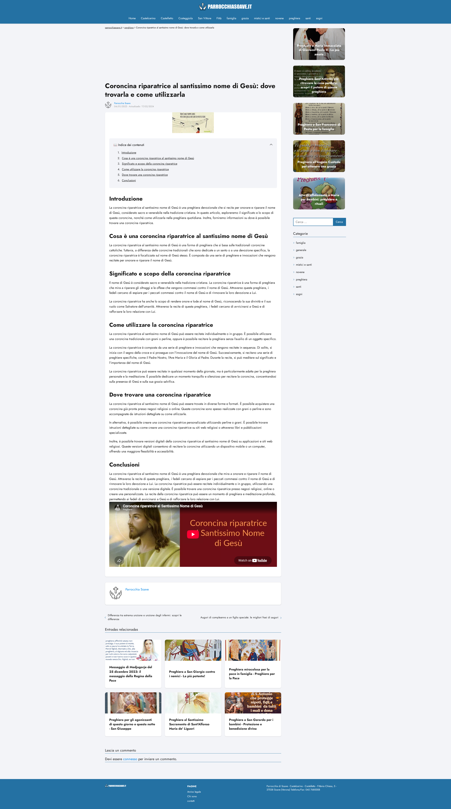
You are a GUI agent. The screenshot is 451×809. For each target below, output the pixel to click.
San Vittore (204, 18)
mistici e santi (262, 18)
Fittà (219, 18)
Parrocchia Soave (122, 103)
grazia (245, 18)
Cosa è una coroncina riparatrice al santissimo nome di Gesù (158, 158)
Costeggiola (185, 18)
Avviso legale (194, 791)
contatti (191, 801)
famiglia (231, 18)
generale (301, 250)
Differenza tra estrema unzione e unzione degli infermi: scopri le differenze (145, 617)
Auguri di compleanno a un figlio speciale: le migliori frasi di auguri (239, 617)
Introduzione (129, 153)
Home (132, 18)
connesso (130, 759)
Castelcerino (148, 18)
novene (279, 18)
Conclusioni (129, 180)
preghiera (294, 18)
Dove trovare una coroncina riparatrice (145, 175)
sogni (319, 18)
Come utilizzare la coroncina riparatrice (145, 169)
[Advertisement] (193, 55)
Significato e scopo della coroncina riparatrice (149, 164)
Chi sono (192, 796)
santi (308, 18)
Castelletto (167, 18)
